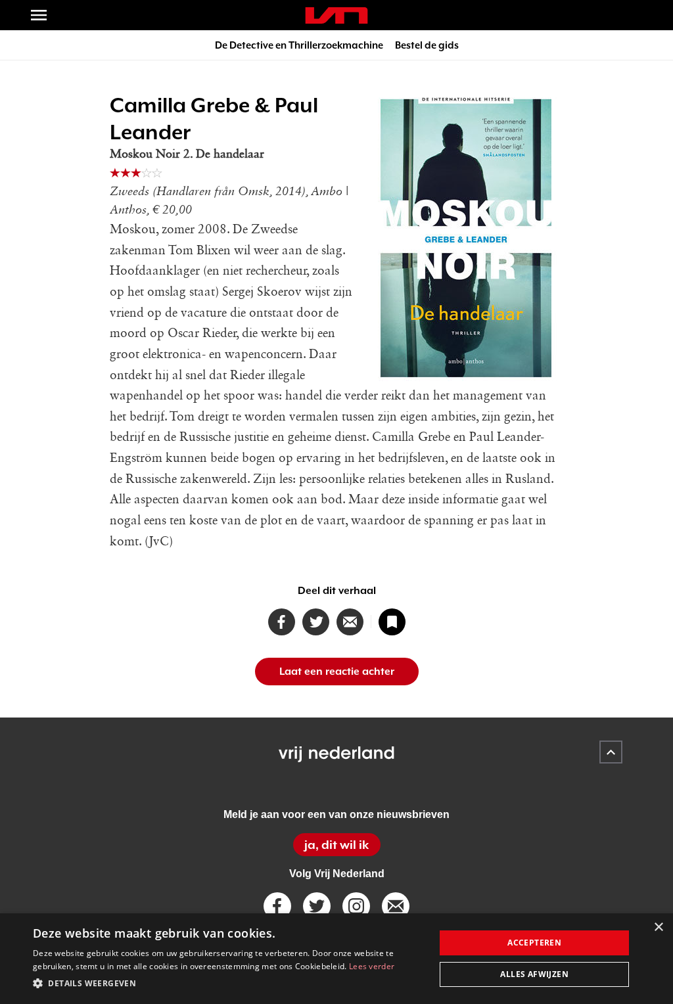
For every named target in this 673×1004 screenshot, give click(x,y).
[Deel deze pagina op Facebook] (281, 621)
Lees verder (371, 966)
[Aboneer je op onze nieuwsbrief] (395, 906)
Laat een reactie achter (336, 671)
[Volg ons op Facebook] (277, 906)
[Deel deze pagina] (349, 621)
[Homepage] (336, 15)
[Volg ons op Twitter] (317, 906)
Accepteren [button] (534, 942)
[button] (228, 983)
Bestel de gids (427, 45)
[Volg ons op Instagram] (356, 906)
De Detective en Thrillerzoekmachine (299, 45)
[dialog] (336, 958)
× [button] (658, 927)
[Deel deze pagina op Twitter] (315, 621)
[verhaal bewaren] (392, 621)
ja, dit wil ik (336, 845)
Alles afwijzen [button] (534, 974)
